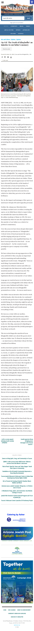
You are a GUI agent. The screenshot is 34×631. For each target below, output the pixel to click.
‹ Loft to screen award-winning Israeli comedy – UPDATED (7, 441)
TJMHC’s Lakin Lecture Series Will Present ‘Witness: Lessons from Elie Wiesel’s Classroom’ (17, 462)
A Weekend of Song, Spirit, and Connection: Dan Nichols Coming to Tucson (17, 491)
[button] (32, 2)
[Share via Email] (8, 57)
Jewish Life (26, 30)
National (21, 33)
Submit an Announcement (24, 610)
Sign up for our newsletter (16, 22)
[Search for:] (13, 18)
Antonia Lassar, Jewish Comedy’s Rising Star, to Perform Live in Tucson (17, 487)
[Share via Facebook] (5, 57)
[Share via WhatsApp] (11, 57)
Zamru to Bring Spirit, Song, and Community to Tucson (17, 458)
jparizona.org (17, 625)
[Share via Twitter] (2, 57)
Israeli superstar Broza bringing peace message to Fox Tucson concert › (26, 441)
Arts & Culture (9, 30)
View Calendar (11, 610)
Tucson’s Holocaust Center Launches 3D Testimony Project (17, 500)
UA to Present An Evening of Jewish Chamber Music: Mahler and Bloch (17, 482)
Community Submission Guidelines (17, 613)
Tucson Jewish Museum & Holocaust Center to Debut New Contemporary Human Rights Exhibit (17, 477)
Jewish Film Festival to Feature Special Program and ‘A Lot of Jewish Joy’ (17, 496)
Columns (13, 33)
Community (14, 26)
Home (4, 610)
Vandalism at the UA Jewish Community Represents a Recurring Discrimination (17, 472)
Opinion (18, 30)
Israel (22, 26)
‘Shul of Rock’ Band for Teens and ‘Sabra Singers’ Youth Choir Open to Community (17, 467)
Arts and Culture (5, 39)
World (28, 26)
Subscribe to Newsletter (17, 617)
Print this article (6, 49)
